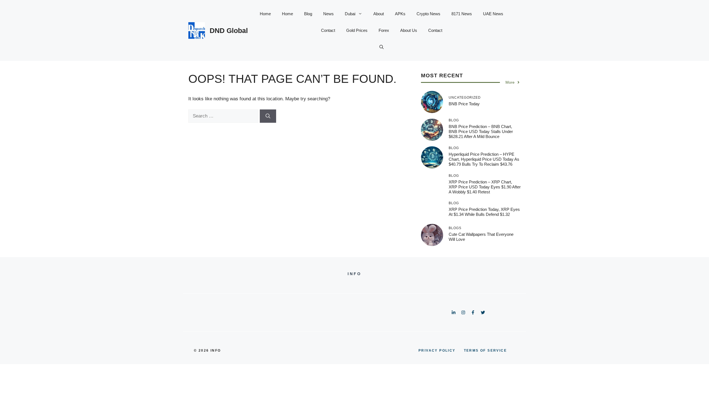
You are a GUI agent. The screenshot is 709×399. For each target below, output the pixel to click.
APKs (400, 13)
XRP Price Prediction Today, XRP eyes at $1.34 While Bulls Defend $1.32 (484, 212)
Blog (308, 13)
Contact (328, 30)
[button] (381, 47)
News (328, 13)
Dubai (350, 13)
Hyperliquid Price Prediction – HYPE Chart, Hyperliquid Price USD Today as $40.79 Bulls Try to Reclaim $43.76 (484, 159)
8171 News (461, 13)
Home (265, 13)
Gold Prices (357, 30)
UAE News (493, 13)
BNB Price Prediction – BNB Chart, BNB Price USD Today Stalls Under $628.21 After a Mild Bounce (481, 131)
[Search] (268, 116)
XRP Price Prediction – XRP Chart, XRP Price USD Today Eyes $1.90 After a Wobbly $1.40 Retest (485, 187)
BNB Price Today (464, 103)
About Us (408, 30)
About (378, 13)
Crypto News (428, 13)
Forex (384, 30)
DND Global (229, 30)
